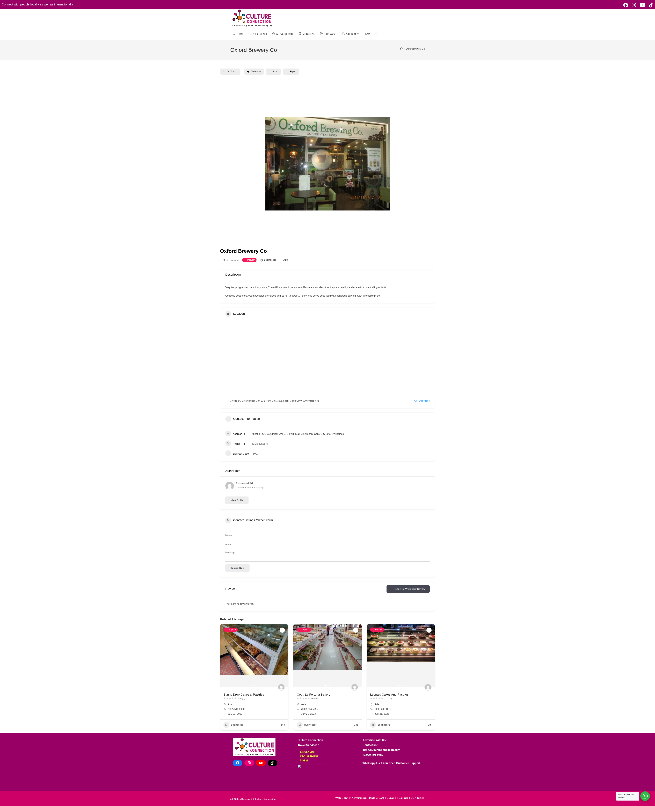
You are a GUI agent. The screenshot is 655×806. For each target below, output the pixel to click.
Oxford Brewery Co (415, 49)
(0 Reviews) (232, 260)
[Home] (401, 49)
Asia (285, 259)
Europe (391, 797)
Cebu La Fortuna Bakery (313, 694)
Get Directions (422, 400)
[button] (270, 163)
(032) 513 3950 (236, 709)
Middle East (376, 797)
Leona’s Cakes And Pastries (389, 694)
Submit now (237, 568)
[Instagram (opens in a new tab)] (634, 5)
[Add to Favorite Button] (282, 630)
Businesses (270, 259)
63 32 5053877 (260, 443)
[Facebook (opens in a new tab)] (625, 5)
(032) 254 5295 (309, 709)
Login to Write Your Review (410, 588)
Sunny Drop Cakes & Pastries (243, 694)
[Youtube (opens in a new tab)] (642, 5)
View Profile (237, 500)
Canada (403, 797)
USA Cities (418, 797)
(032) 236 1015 (383, 709)
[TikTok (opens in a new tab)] (650, 5)
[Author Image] (281, 687)
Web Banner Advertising (351, 797)
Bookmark (256, 71)
